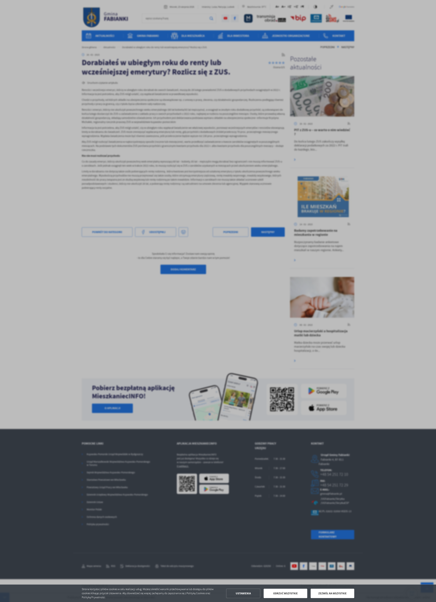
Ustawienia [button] (243, 593)
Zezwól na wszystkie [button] (332, 593)
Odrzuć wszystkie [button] (285, 593)
